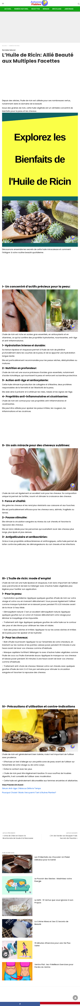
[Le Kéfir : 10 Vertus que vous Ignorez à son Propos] (17, 907)
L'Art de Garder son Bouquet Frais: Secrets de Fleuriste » (63, 837)
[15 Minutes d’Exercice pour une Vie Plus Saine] (17, 950)
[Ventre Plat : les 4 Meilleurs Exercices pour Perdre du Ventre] (17, 971)
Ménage (46, 9)
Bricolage (56, 9)
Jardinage (68, 9)
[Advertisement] (40, 27)
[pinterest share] (60, 1003)
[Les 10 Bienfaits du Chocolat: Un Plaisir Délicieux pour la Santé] (17, 864)
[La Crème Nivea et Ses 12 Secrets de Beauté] (17, 928)
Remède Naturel (21, 9)
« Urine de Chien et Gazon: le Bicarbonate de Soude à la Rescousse (18, 837)
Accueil (7, 9)
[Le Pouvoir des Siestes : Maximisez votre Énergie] (17, 885)
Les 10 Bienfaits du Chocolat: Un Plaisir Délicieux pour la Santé (52, 858)
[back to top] (75, 997)
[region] (40, 80)
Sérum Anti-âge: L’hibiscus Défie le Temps (21, 788)
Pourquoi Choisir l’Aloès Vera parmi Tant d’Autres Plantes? (29, 792)
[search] (78, 4)
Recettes (35, 9)
